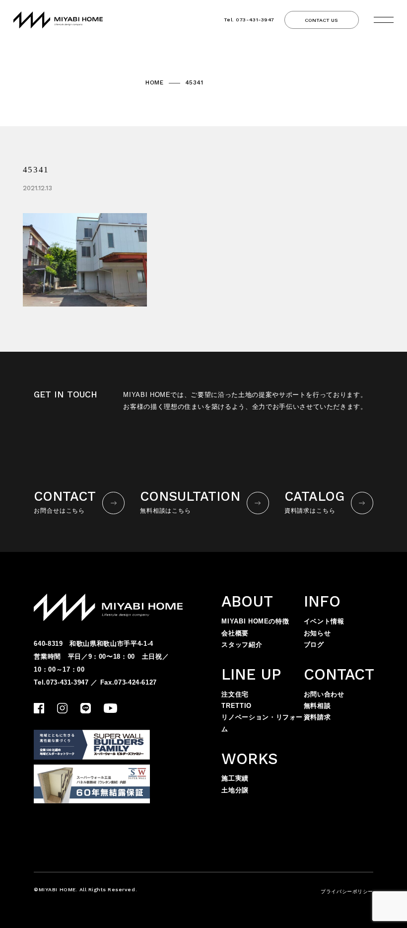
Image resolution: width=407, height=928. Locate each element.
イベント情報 (324, 621)
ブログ (314, 644)
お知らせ (317, 633)
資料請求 (317, 717)
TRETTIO (236, 705)
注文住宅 (235, 694)
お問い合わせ (324, 694)
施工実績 (235, 778)
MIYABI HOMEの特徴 (255, 621)
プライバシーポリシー (347, 891)
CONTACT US (321, 20)
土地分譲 (235, 790)
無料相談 (317, 705)
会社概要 (235, 633)
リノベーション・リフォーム (262, 722)
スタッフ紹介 (241, 644)
